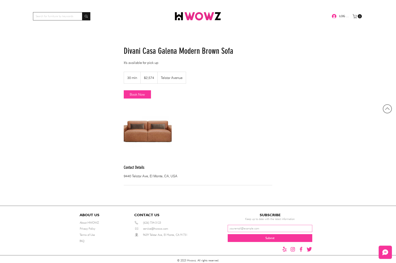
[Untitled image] (148, 131)
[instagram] (292, 249)
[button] (358, 16)
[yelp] (284, 249)
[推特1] (309, 249)
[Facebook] (301, 249)
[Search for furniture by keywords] (86, 16)
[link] (137, 94)
